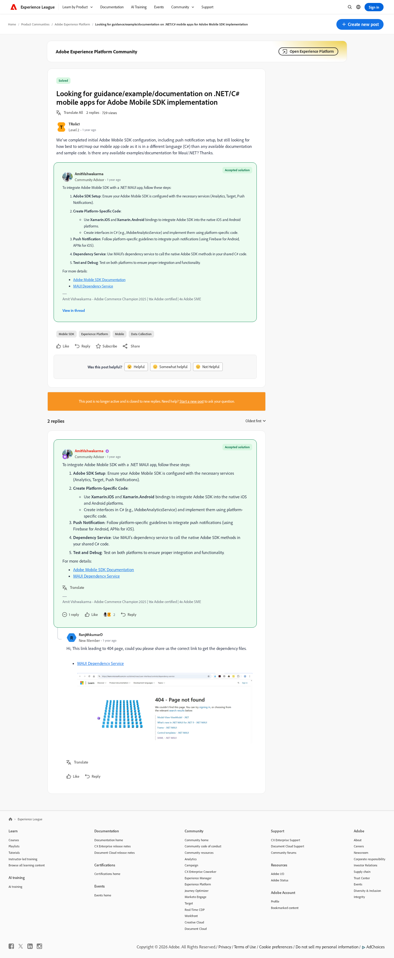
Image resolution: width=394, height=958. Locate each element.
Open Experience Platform (312, 51)
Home (12, 24)
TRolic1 (74, 124)
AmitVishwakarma (89, 173)
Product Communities (35, 24)
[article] (155, 533)
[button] (360, 24)
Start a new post (192, 401)
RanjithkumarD (91, 634)
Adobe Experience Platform (72, 24)
